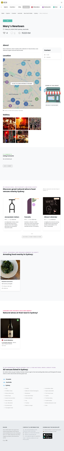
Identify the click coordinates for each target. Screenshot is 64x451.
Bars (56, 7)
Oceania (14, 13)
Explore (6, 7)
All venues (26, 7)
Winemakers (36, 7)
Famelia (27, 217)
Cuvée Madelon (8, 340)
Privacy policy (26, 439)
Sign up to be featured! (52, 105)
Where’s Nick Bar (50, 217)
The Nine (27, 403)
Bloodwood (27, 393)
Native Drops (8, 395)
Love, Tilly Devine (9, 403)
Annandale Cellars (12, 217)
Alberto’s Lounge (28, 405)
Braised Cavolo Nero (7, 281)
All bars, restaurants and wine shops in (51, 189)
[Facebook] (6, 440)
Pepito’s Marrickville (49, 390)
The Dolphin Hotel (9, 407)
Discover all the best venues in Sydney (32, 236)
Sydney (36, 13)
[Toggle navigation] (61, 2)
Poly (26, 400)
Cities (19, 7)
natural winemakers (8, 431)
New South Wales (28, 13)
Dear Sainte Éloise (29, 395)
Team (24, 438)
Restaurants (47, 7)
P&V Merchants (8, 405)
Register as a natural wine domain (32, 432)
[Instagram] (3, 440)
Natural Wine (48, 430)
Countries (12, 7)
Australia (20, 13)
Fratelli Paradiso (48, 400)
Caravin (47, 395)
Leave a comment (8, 165)
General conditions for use (32, 438)
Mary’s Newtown (8, 400)
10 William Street (8, 390)
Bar (7, 20)
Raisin (3, 13)
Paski (6, 388)
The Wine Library (48, 398)
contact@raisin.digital (29, 436)
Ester (46, 405)
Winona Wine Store (9, 393)
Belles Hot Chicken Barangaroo (32, 390)
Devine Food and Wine (10, 398)
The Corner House (49, 393)
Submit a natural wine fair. (30, 434)
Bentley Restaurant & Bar (50, 403)
